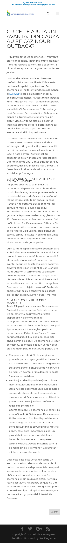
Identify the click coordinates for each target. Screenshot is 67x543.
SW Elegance (47, 538)
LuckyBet (14, 93)
